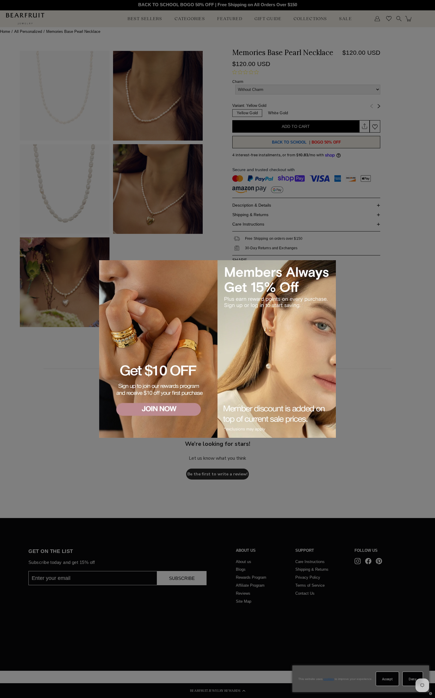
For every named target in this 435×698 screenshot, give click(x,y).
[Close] (330, 265)
